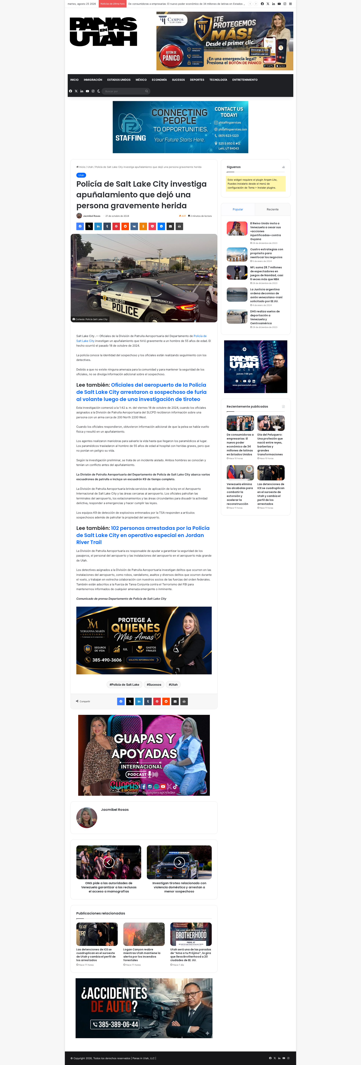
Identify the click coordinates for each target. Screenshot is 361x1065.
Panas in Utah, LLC (144, 1058)
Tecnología (218, 79)
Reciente (273, 209)
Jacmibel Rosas (91, 216)
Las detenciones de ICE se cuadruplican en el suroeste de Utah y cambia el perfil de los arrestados (96, 955)
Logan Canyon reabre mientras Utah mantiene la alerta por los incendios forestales (141, 955)
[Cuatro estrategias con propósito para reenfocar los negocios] (237, 254)
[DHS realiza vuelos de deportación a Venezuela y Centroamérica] (237, 317)
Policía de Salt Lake (125, 684)
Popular (238, 209)
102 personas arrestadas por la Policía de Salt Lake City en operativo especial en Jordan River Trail (143, 535)
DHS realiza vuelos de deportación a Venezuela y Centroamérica (265, 317)
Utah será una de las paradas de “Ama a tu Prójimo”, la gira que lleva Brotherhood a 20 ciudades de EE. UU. (190, 955)
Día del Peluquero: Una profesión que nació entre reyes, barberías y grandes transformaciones (270, 444)
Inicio (74, 79)
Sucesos (178, 79)
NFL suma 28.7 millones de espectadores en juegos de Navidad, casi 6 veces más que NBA (266, 273)
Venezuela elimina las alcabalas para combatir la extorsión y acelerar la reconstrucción (240, 494)
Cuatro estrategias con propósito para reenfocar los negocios (266, 253)
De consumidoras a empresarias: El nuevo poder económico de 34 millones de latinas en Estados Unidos (190, 3)
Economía (159, 79)
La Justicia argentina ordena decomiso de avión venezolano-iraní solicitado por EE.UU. (266, 295)
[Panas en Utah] (103, 31)
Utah (90, 166)
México (141, 79)
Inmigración (93, 79)
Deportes (197, 79)
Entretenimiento (245, 79)
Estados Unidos (118, 79)
